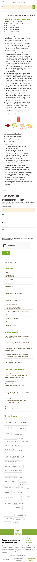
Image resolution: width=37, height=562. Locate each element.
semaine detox (19, 519)
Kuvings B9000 (22, 162)
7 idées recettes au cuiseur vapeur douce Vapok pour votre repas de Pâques (17, 376)
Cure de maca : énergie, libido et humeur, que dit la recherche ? (18, 349)
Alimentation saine (10, 275)
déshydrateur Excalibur (10, 449)
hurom (28, 488)
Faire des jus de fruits (11, 481)
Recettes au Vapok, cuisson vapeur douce (17, 311)
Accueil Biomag (10, 15)
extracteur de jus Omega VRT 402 (13, 470)
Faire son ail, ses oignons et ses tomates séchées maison (17, 337)
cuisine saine (19, 434)
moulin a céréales (27, 496)
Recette (18, 508)
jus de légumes (9, 497)
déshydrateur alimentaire (12, 445)
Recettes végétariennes (12, 29)
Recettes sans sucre (11, 322)
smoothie (7, 523)
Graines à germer (9, 487)
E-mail (4, 222)
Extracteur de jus (15, 456)
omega (15, 503)
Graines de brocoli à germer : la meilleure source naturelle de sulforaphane (17, 343)
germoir (27, 484)
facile (21, 477)
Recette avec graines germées (14, 293)
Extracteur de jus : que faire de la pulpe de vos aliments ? (17, 393)
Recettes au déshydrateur (13, 307)
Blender (20, 429)
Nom (4, 214)
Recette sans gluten (9, 515)
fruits (21, 484)
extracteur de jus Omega (13, 466)
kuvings (18, 496)
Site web (5, 230)
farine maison (23, 481)
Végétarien (16, 522)
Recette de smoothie (21, 512)
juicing (7, 492)
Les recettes (8, 290)
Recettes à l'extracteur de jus (14, 24)
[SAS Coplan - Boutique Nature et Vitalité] (20, 3)
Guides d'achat (9, 279)
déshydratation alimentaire (11, 441)
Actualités (7, 272)
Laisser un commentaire (13, 31)
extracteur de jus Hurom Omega (13, 461)
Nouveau (24, 500)
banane (11, 427)
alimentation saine (16, 422)
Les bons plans (9, 286)
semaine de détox (8, 518)
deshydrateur (25, 441)
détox (4, 189)
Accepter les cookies (31, 559)
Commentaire (6, 206)
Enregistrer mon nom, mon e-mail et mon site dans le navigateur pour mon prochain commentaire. (17, 239)
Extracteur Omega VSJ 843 (11, 477)
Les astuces (8, 283)
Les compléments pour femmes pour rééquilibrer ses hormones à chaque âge (17, 361)
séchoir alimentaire (21, 515)
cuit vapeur (21, 438)
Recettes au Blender (11, 304)
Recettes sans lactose (12, 27)
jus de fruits (17, 493)
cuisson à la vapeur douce (10, 438)
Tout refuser (6, 559)
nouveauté (8, 503)
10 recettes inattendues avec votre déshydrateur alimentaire (15, 401)
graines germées (19, 487)
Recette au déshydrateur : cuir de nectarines (18, 409)
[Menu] (3, 1)
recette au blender (9, 512)
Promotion (21, 503)
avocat (6, 427)
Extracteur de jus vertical (12, 474)
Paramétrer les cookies (18, 559)
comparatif (7, 433)
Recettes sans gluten (11, 25)
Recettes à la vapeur (11, 300)
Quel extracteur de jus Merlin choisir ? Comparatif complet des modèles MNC (17, 355)
